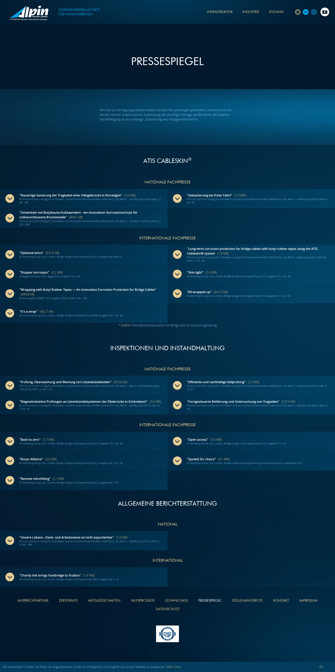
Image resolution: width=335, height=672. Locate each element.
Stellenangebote (247, 600)
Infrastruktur (220, 12)
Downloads (176, 600)
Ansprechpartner (32, 600)
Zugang (276, 12)
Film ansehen (324, 12)
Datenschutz (168, 609)
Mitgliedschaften (104, 600)
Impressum (308, 600)
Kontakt (281, 600)
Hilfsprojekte (143, 600)
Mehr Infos (174, 667)
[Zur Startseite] (29, 14)
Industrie (250, 12)
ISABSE (126, 325)
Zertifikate (68, 600)
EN (313, 12)
